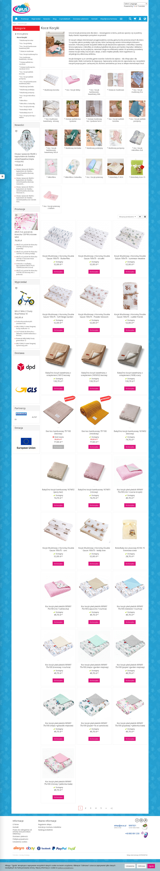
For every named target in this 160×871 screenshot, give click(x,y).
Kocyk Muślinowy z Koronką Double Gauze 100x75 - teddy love (94, 549)
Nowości (46, 19)
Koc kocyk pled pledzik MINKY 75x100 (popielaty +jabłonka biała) (130, 724)
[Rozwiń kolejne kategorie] (121, 19)
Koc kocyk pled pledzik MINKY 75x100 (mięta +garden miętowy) (94, 666)
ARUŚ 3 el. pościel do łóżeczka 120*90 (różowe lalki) (26, 234)
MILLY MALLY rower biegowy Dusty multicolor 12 (26, 327)
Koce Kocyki (22, 37)
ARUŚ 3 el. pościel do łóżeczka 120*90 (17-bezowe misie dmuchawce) (26, 258)
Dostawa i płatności (81, 19)
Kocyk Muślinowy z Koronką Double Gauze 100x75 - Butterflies (58, 257)
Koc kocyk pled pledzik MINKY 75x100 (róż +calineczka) (58, 607)
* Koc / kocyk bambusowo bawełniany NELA (51, 150)
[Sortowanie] (140, 217)
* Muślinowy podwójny (94, 148)
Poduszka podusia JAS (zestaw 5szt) (24, 322)
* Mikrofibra (51, 177)
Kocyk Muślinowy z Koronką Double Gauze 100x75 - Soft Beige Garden (58, 315)
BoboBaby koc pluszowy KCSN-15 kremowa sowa (130, 549)
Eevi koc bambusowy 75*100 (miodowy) (94, 432)
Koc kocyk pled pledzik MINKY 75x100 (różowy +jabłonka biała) (58, 782)
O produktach (64, 19)
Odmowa (141, 866)
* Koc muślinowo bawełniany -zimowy (51, 120)
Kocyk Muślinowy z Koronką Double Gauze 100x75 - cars (58, 549)
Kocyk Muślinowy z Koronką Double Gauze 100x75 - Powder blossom (94, 315)
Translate (141, 6)
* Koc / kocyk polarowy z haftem (51, 207)
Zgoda (151, 866)
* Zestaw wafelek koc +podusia (72, 120)
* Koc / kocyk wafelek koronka (115, 120)
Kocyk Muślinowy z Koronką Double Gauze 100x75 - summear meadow (130, 257)
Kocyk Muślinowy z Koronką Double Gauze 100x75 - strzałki (94, 257)
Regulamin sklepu (44, 824)
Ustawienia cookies (20, 842)
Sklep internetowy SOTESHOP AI (137, 855)
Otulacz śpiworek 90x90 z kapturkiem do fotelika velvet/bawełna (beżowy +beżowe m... (25, 190)
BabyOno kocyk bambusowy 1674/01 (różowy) (94, 490)
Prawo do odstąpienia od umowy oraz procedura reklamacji (22, 832)
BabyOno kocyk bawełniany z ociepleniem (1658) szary (130, 374)
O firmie (16, 824)
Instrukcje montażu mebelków (49, 827)
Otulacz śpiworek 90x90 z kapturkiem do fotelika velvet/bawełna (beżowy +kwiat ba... (25, 172)
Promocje (25, 19)
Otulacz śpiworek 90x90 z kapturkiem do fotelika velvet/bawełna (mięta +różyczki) (26, 158)
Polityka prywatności (20, 839)
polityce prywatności (65, 868)
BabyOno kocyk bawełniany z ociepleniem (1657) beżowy (58, 374)
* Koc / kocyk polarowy (94, 177)
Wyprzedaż (36, 19)
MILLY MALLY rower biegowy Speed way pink (26, 344)
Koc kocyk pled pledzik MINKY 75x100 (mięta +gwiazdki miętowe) (58, 724)
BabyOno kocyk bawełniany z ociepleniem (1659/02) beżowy (94, 374)
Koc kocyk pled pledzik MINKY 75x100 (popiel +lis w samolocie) (94, 724)
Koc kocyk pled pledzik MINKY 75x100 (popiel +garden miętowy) (130, 666)
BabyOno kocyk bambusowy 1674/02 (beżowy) (130, 432)
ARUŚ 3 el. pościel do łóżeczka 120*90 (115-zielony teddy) (26, 253)
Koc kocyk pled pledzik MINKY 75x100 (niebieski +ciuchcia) (130, 607)
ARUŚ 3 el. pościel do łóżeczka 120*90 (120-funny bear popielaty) (26, 247)
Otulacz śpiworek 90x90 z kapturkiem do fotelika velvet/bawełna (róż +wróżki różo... (26, 199)
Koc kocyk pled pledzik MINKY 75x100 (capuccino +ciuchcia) (94, 607)
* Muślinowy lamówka (72, 148)
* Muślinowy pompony (115, 148)
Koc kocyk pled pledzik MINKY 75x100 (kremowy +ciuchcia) (58, 666)
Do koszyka (58, 272)
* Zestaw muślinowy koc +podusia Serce (94, 120)
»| (112, 808)
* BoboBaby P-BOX (115, 177)
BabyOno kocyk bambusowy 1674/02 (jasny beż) (58, 490)
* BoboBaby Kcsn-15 (137, 177)
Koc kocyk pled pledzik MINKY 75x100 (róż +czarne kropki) (130, 490)
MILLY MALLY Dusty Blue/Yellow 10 (23, 312)
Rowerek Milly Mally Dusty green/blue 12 (25, 339)
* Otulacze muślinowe (115, 90)
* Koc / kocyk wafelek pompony (137, 120)
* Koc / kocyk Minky (72, 90)
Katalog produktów (45, 830)
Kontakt (94, 19)
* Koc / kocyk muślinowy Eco (137, 91)
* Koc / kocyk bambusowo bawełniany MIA (94, 92)
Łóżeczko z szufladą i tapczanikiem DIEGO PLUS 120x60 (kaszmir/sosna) (25, 266)
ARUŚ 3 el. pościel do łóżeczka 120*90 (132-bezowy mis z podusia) (26, 272)
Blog (54, 19)
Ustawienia (130, 866)
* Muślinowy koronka (51, 90)
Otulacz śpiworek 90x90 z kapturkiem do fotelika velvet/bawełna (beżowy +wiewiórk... (25, 181)
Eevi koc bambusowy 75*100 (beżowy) (58, 432)
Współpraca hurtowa (108, 19)
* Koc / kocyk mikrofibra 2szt (137, 149)
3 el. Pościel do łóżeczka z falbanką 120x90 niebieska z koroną (26, 333)
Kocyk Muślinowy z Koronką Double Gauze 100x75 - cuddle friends (130, 315)
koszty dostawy (24, 855)
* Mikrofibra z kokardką (73, 177)
